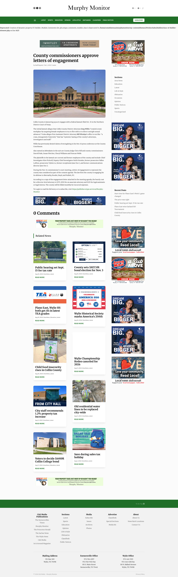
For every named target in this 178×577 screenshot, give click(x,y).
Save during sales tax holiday (87, 456)
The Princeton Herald (42, 530)
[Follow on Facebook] (34, 8)
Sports (50, 20)
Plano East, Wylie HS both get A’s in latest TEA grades (47, 310)
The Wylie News (42, 537)
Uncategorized (120, 112)
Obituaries (87, 20)
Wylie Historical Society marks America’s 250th (89, 315)
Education (59, 20)
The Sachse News (42, 533)
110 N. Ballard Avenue (128, 564)
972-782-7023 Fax (89, 562)
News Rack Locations (136, 521)
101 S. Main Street (89, 564)
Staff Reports (39, 65)
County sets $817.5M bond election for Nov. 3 (88, 269)
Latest (43, 20)
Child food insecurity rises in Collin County (48, 368)
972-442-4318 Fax (128, 562)
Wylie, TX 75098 (50, 562)
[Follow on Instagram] (40, 8)
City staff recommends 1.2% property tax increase (49, 413)
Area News (47, 274)
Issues (89, 521)
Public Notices (108, 20)
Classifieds (97, 20)
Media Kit (112, 525)
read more (39, 277)
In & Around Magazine (42, 544)
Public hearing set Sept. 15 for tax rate (49, 269)
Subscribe (139, 20)
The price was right (121, 200)
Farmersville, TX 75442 (89, 567)
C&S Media (42, 540)
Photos (89, 528)
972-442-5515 (128, 559)
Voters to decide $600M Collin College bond (49, 460)
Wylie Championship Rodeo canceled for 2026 (87, 361)
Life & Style (76, 20)
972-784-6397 (89, 559)
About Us (135, 518)
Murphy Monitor (42, 526)
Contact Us (136, 525)
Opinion (67, 20)
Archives (89, 525)
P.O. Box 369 (49, 559)
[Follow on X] (37, 8)
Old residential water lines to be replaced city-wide (87, 409)
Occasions (118, 98)
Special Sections (112, 521)
